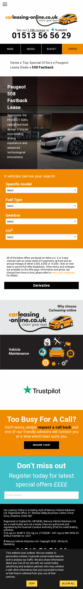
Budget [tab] (52, 49)
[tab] (10, 49)
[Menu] (4, 4)
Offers (72, 49)
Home (14, 63)
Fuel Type (14, 200)
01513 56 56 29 (41, 35)
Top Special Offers (37, 63)
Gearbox (13, 215)
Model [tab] (31, 49)
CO (9, 230)
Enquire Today (41, 445)
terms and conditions (63, 272)
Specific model (19, 184)
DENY (32, 583)
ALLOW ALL (68, 583)
